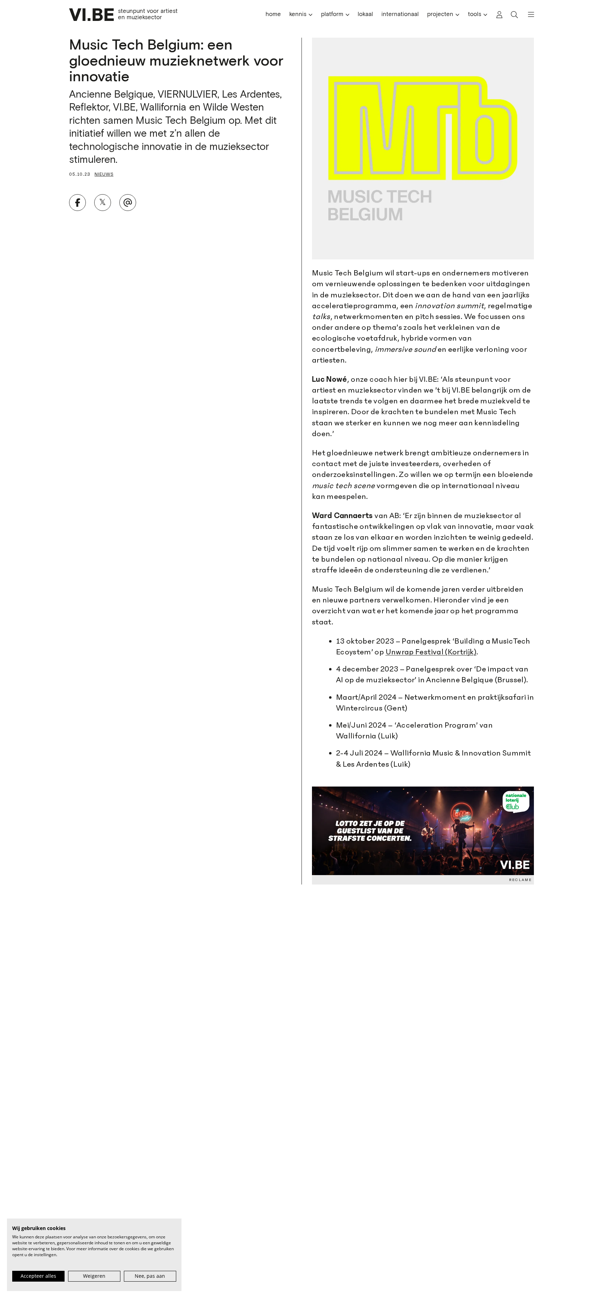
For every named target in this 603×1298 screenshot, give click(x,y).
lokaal (365, 14)
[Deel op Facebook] (77, 202)
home (273, 14)
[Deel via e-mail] (127, 202)
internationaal (400, 14)
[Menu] (528, 14)
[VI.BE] (91, 14)
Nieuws (104, 174)
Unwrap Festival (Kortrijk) (431, 651)
